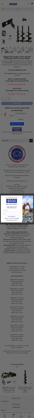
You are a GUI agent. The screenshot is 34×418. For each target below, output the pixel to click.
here (15, 220)
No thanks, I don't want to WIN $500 (11, 218)
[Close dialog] (32, 196)
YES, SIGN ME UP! (11, 216)
